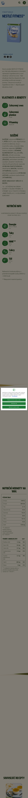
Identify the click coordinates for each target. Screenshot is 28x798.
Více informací (14, 396)
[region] (14, 399)
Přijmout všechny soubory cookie (14, 399)
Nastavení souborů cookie (14, 407)
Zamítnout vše (14, 403)
